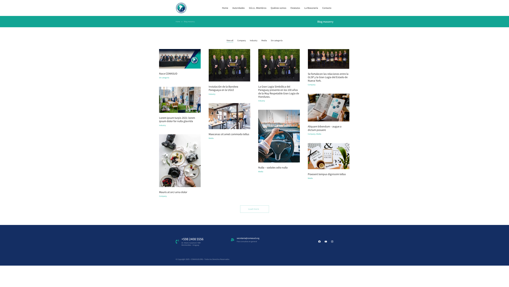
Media (264, 40)
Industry (253, 40)
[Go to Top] (505, 283)
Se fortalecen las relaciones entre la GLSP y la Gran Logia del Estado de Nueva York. (328, 77)
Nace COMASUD (168, 73)
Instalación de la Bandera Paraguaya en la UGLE (223, 88)
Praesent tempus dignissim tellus (327, 174)
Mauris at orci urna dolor (173, 192)
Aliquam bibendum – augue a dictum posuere (324, 128)
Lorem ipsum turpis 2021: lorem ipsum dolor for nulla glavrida (177, 119)
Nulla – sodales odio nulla (273, 167)
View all (230, 40)
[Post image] (180, 59)
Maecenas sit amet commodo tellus (229, 134)
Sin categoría (276, 40)
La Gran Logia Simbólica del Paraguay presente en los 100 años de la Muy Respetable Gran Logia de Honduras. (278, 91)
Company (241, 40)
